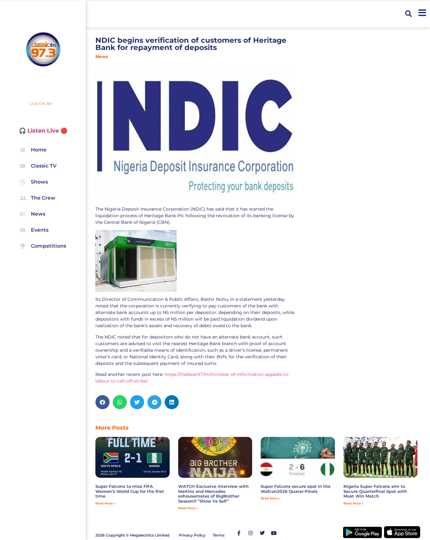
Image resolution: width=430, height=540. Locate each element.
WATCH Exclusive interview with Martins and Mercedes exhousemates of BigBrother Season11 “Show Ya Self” (213, 494)
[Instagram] (251, 533)
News (101, 56)
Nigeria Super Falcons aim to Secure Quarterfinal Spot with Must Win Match (375, 491)
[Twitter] (262, 533)
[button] (408, 13)
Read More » (105, 503)
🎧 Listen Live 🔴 (43, 130)
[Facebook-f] (239, 533)
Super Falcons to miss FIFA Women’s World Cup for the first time (129, 491)
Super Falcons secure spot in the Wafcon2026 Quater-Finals (296, 489)
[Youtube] (274, 533)
